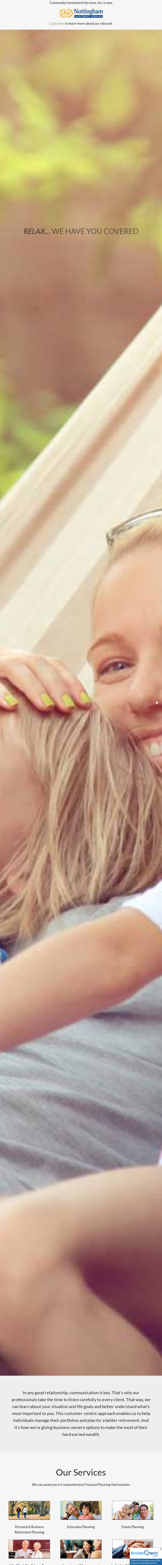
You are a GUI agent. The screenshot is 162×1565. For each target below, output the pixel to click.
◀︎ (6, 702)
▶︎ (159, 702)
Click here (57, 23)
